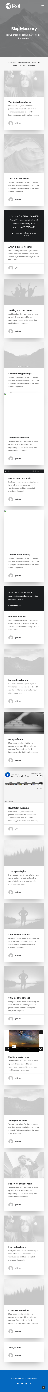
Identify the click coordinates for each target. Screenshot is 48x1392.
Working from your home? (20, 310)
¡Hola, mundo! (14, 1347)
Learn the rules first (17, 616)
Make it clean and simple (20, 1183)
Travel (22, 66)
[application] (24, 471)
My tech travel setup (18, 680)
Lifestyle (36, 62)
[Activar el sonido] (38, 732)
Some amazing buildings (19, 373)
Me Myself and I (15, 739)
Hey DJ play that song (18, 808)
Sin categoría (24, 62)
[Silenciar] (38, 471)
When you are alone (17, 1120)
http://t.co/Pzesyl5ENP (26, 223)
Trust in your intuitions (18, 178)
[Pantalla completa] (41, 732)
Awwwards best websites (20, 246)
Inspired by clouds (17, 1247)
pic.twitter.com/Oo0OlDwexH (23, 227)
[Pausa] (6, 732)
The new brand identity (19, 554)
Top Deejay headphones (19, 102)
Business (31, 66)
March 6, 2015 (24, 236)
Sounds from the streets (19, 478)
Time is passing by (17, 871)
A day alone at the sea (18, 437)
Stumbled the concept (19, 934)
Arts (15, 66)
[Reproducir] (6, 471)
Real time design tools (18, 1057)
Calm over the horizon (18, 1310)
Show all (12, 62)
